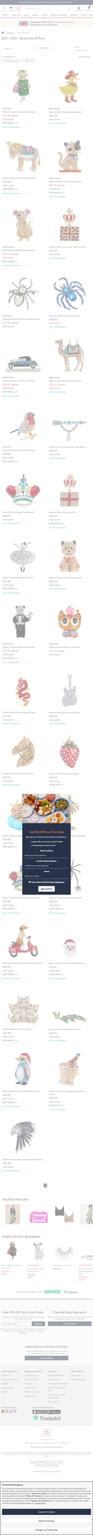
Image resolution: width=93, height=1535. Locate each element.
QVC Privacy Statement (54, 882)
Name (46, 871)
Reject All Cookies (46, 1521)
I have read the (47, 882)
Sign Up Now (46, 889)
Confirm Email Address (46, 861)
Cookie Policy (40, 1503)
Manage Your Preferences (46, 1530)
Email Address (46, 850)
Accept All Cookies (46, 1512)
